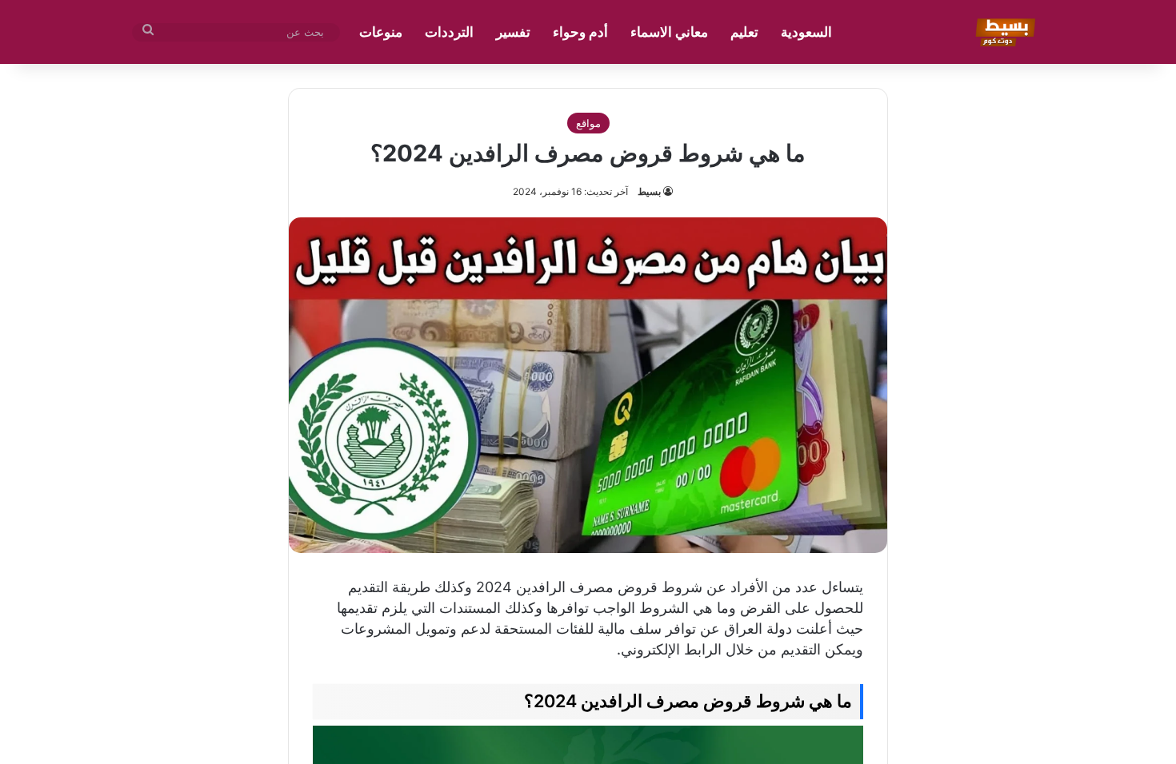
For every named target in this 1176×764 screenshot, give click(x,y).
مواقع (588, 123)
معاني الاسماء (669, 32)
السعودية (806, 32)
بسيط (649, 191)
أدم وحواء (580, 32)
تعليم (744, 32)
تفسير (513, 32)
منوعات (380, 32)
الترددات (449, 32)
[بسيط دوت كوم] (1003, 32)
